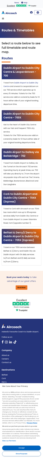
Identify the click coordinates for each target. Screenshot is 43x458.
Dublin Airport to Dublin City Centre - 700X (21, 115)
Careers (5, 359)
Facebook (3, 342)
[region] (21, 420)
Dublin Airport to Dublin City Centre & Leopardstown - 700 (21, 71)
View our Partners (9, 441)
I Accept (22, 448)
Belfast (5, 375)
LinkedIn (10, 342)
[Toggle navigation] (3, 18)
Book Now (21, 287)
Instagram (6, 342)
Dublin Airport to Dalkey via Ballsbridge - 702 (21, 154)
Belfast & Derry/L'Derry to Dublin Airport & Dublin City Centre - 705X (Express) (21, 236)
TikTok (15, 342)
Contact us (6, 362)
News (16, 2)
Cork (4, 378)
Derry (4, 382)
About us (5, 355)
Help (25, 2)
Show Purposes (21, 454)
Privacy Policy (32, 423)
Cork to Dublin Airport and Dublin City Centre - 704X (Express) (20, 197)
